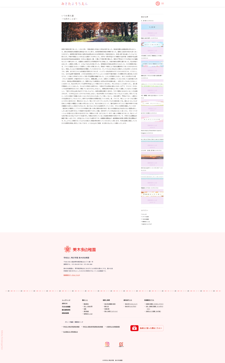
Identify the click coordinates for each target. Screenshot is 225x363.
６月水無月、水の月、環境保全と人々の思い (151, 55)
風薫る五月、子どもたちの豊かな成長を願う (151, 75)
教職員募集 (65, 313)
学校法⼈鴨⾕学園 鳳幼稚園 (71, 327)
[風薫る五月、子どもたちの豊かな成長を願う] (152, 93)
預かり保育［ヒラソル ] (111, 311)
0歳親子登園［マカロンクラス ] (154, 304)
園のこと (85, 300)
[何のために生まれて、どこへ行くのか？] (152, 185)
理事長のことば (146, 221)
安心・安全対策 (88, 306)
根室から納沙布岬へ (146, 38)
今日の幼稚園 (145, 219)
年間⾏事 (106, 309)
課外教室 (86, 311)
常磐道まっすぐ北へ (146, 188)
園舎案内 (86, 304)
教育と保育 (106, 300)
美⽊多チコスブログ (130, 306)
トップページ (66, 300)
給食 (85, 309)
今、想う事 (143, 20)
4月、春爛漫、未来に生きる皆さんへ (150, 95)
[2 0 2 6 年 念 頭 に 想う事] (152, 165)
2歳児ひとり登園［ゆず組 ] (153, 311)
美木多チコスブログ (147, 224)
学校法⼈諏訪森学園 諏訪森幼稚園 (93, 327)
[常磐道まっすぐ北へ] (152, 203)
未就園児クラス (149, 300)
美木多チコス (128, 300)
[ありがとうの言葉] (152, 128)
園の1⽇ (106, 306)
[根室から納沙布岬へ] (152, 53)
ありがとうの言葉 (145, 113)
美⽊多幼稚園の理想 (109, 304)
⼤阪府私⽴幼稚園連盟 (113, 327)
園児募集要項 (66, 310)
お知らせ (65, 303)
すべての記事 (145, 216)
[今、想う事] (152, 35)
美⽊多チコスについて (131, 304)
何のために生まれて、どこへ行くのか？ (150, 168)
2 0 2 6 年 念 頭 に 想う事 (147, 150)
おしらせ (144, 214)
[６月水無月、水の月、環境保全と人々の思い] (152, 73)
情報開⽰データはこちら (71, 275)
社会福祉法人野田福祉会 (70, 332)
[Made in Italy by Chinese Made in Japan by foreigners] (152, 148)
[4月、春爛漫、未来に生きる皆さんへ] (152, 110)
